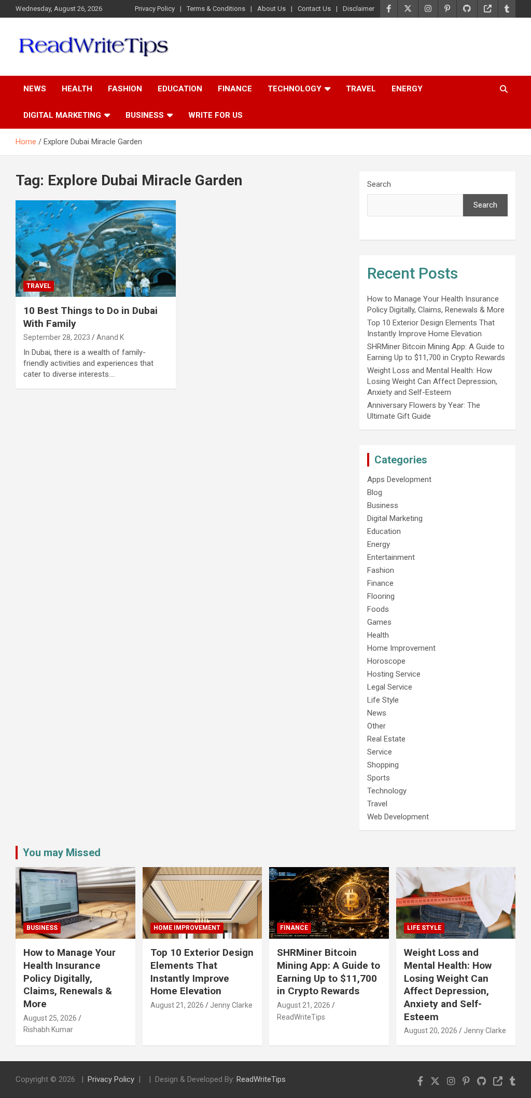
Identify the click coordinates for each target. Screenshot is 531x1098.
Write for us (215, 115)
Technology (295, 88)
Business (144, 115)
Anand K (110, 337)
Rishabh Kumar (48, 1029)
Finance (235, 88)
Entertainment (391, 557)
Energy (407, 88)
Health (77, 88)
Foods (378, 609)
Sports (378, 778)
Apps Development (399, 479)
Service (379, 752)
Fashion (125, 88)
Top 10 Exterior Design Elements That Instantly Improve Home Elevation (202, 971)
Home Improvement (401, 648)
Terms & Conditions (216, 8)
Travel (361, 88)
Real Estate (386, 739)
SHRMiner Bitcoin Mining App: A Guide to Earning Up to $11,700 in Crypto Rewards (328, 971)
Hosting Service (394, 674)
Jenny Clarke (231, 1005)
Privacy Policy (155, 8)
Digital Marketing (62, 115)
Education (180, 88)
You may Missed (62, 852)
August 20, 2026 (430, 1030)
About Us (271, 8)
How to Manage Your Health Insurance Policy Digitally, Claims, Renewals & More (69, 978)
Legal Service (389, 687)
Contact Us (314, 8)
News (34, 88)
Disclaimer (358, 8)
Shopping (383, 765)
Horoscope (386, 661)
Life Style (383, 700)
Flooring (381, 596)
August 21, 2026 (177, 1005)
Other (376, 726)
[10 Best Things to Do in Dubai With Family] (95, 248)
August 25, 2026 (50, 1018)
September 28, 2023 (56, 337)
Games (379, 622)
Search (379, 184)
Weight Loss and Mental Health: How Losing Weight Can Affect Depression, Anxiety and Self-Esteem (432, 381)
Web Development (398, 816)
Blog (374, 492)
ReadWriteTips (301, 1017)
